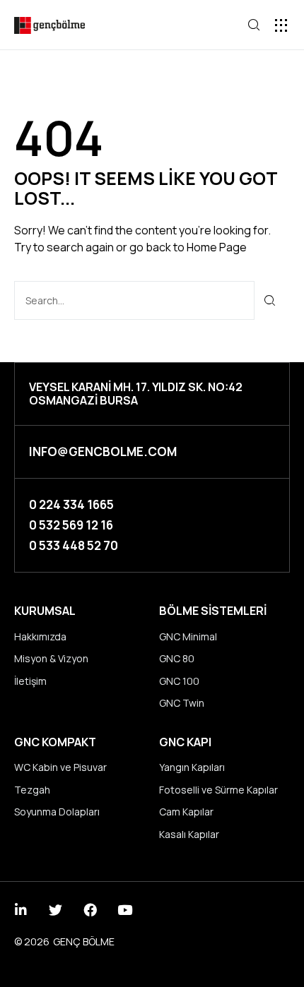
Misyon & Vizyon (51, 658)
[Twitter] (55, 909)
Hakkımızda (40, 636)
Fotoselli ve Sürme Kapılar (218, 789)
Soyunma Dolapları (57, 811)
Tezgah (32, 789)
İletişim (30, 681)
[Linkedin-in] (21, 909)
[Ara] (270, 300)
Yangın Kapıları (192, 767)
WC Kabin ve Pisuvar (60, 767)
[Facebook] (90, 909)
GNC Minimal (188, 636)
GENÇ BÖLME (84, 941)
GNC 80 (176, 658)
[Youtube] (124, 909)
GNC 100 (179, 681)
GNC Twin (181, 703)
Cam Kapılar (186, 811)
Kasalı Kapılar (189, 834)
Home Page (217, 247)
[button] (281, 25)
